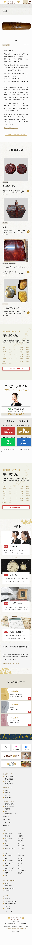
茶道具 (6, 873)
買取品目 (5, 830)
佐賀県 (4, 361)
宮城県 (21, 347)
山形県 (4, 349)
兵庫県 (16, 356)
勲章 (19, 843)
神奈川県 (22, 351)
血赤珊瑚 (20, 863)
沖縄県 (10, 363)
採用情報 (7, 906)
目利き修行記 (6, 816)
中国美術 (20, 836)
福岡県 (27, 360)
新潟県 (27, 351)
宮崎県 (27, 361)
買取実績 (7, 781)
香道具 (20, 873)
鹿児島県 (4, 363)
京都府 (4, 356)
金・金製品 (21, 858)
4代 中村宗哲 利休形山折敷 (13, 267)
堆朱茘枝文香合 (9, 186)
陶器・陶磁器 (8, 838)
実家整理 (7, 809)
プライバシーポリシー (11, 901)
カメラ (6, 865)
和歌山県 (28, 356)
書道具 (20, 860)
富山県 (4, 352)
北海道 (4, 347)
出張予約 (8, 432)
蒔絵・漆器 (21, 845)
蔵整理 (6, 811)
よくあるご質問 (6, 822)
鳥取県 (4, 358)
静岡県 (10, 354)
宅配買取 (7, 792)
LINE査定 (7, 890)
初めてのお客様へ (10, 776)
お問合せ (7, 883)
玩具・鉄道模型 (9, 863)
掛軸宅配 (7, 795)
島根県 (10, 358)
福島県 (10, 349)
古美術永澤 (12, 2)
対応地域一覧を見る (16, 368)
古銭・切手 (21, 855)
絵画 (19, 833)
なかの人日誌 (6, 819)
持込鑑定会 (24, 432)
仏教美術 (20, 841)
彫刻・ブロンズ (9, 868)
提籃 (4, 227)
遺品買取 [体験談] (10, 806)
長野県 (27, 352)
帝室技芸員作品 (9, 860)
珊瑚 (6, 853)
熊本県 (16, 361)
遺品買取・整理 (9, 804)
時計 (6, 843)
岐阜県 (4, 354)
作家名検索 (5, 825)
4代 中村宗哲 (12, 263)
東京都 (16, 351)
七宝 (19, 853)
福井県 (16, 352)
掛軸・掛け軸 (8, 833)
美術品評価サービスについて (11, 663)
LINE (8, 443)
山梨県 (21, 352)
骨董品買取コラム (10, 784)
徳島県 (4, 360)
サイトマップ (8, 911)
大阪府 (10, 356)
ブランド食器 (22, 870)
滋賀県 (27, 354)
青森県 (10, 347)
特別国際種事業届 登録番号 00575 (16, 928)
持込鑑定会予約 (9, 888)
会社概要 (7, 898)
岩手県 (16, 347)
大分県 (21, 361)
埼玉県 (4, 351)
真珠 (6, 858)
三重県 (21, 354)
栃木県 (21, 349)
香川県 (10, 360)
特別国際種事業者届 (10, 903)
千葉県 (10, 351)
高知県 (21, 360)
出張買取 (7, 790)
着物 (6, 841)
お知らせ (7, 908)
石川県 (10, 352)
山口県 (27, 358)
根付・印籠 (21, 848)
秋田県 (27, 347)
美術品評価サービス (10, 814)
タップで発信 (25, 3)
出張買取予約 (8, 886)
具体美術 (7, 836)
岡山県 (16, 358)
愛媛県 (16, 360)
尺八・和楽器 (8, 855)
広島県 (21, 358)
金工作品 (20, 838)
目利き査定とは (9, 779)
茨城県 (16, 349)
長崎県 (10, 361)
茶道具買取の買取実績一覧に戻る (16, 134)
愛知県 (16, 354)
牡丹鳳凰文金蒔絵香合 (12, 308)
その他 (6, 875)
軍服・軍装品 (8, 870)
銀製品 (6, 845)
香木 (19, 865)
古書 (19, 868)
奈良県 (21, 356)
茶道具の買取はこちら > (11, 128)
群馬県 (27, 349)
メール (23, 443)
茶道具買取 (6, 45)
